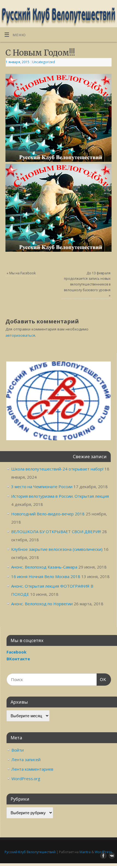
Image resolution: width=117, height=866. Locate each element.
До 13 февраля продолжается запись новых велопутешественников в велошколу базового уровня (87, 284)
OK (101, 679)
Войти (17, 750)
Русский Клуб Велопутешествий (30, 852)
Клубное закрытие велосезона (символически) (57, 549)
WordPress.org (25, 778)
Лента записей (26, 759)
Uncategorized (43, 62)
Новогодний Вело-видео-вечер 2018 (48, 513)
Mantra (85, 852)
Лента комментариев (32, 769)
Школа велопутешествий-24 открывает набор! (57, 469)
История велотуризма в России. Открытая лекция (60, 496)
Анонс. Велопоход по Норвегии (42, 603)
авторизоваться (20, 335)
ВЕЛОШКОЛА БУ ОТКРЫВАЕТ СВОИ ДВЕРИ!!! (56, 531)
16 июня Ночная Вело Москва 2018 (45, 576)
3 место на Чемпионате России (41, 486)
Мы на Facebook (21, 273)
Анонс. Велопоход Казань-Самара (44, 567)
